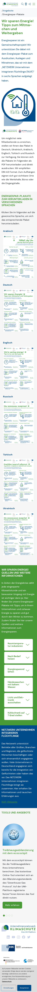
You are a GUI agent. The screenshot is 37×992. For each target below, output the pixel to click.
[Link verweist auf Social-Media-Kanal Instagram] (18, 937)
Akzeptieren (24, 988)
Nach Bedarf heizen (14, 657)
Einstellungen (9, 988)
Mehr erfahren (12, 905)
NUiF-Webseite (9, 801)
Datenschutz (7, 982)
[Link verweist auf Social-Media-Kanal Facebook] (23, 937)
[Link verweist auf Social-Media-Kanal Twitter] (28, 937)
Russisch (8, 396)
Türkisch (7, 454)
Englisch (7, 342)
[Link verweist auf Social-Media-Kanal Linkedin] (8, 937)
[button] (22, 4)
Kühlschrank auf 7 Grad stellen (16, 714)
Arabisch (8, 231)
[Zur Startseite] (10, 4)
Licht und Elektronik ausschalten (16, 700)
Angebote (8, 10)
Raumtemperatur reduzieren (16, 644)
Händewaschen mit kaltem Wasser (16, 685)
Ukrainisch (9, 508)
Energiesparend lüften (16, 670)
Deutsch (7, 285)
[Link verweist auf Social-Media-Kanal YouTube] (13, 937)
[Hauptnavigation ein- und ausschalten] (33, 4)
